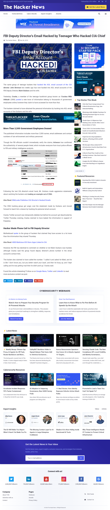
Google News (41, 271)
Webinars (32, 495)
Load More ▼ (80, 171)
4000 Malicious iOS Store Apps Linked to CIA (29, 242)
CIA (70, 85)
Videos (97, 409)
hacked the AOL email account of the (53, 85)
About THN (6, 495)
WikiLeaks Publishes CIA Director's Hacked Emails (31, 200)
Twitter (50, 271)
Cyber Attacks (32, 14)
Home (5, 14)
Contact (5, 500)
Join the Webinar (67, 319)
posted (18, 100)
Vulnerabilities (17, 14)
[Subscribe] (81, 458)
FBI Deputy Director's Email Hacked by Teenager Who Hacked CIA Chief (54, 36)
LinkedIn (60, 271)
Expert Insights (46, 14)
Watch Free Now (16, 319)
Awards (58, 14)
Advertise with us (8, 497)
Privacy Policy (33, 500)
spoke (16, 233)
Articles (104, 409)
